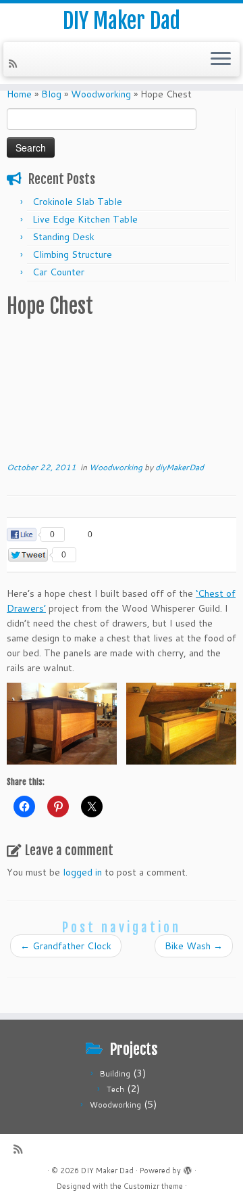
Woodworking (101, 94)
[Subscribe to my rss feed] (15, 63)
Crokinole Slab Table (77, 201)
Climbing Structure (72, 254)
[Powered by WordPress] (187, 1168)
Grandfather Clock (65, 946)
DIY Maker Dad (121, 21)
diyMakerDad (179, 467)
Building (115, 1073)
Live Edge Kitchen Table (85, 219)
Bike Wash (194, 946)
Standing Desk (63, 237)
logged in (82, 872)
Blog (51, 94)
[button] (62, 724)
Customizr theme (153, 1186)
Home (19, 94)
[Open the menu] (221, 59)
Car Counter (58, 272)
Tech (115, 1089)
